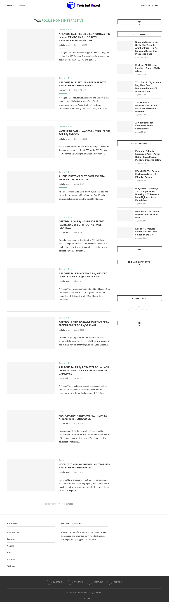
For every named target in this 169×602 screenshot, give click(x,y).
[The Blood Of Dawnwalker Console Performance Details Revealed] (125, 106)
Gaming (10, 545)
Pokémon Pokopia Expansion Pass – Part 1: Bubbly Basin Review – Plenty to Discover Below (148, 155)
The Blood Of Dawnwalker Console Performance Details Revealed (146, 107)
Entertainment (14, 532)
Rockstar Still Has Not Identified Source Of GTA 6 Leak (148, 68)
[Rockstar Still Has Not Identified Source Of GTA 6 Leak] (125, 69)
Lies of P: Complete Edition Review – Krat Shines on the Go (146, 232)
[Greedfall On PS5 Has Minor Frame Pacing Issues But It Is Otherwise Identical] (31, 232)
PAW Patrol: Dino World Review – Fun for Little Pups (147, 214)
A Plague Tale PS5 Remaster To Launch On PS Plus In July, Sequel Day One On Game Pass (84, 370)
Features (11, 539)
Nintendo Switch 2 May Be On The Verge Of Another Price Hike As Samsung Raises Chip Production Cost (147, 48)
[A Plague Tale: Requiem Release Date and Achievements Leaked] (31, 93)
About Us (11, 5)
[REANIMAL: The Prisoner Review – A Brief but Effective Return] (125, 175)
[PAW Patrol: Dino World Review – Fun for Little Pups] (125, 215)
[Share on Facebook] (83, 65)
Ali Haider (65, 378)
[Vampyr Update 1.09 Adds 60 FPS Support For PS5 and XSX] (31, 142)
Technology (12, 566)
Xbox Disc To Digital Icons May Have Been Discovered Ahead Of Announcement (148, 87)
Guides (10, 552)
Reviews (11, 559)
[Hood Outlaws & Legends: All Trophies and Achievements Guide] (31, 475)
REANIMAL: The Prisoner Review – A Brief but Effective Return (147, 174)
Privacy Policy (147, 5)
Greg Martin (66, 90)
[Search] (160, 5)
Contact (22, 5)
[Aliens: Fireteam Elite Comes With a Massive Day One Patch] (31, 187)
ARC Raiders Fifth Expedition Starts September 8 (144, 126)
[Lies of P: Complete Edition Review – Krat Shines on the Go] (125, 232)
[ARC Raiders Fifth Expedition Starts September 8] (125, 126)
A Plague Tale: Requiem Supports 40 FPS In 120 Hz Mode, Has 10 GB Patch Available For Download (84, 37)
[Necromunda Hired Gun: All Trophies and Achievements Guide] (31, 426)
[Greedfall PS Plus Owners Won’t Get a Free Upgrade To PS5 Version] (31, 333)
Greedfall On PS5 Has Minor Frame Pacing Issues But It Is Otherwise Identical (81, 224)
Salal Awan (65, 45)
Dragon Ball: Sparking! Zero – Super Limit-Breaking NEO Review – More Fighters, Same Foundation (147, 194)
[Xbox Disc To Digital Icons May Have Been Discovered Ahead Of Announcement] (125, 86)
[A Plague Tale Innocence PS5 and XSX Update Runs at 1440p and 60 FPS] (31, 284)
